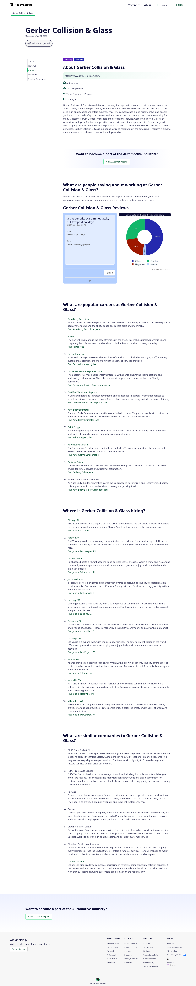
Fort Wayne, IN (75, 537)
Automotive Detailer (78, 444)
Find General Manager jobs (82, 364)
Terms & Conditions (174, 947)
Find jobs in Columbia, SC (81, 631)
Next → (109, 272)
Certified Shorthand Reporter (83, 392)
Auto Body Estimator (78, 409)
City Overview (148, 947)
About (31, 61)
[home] (21, 4)
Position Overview (149, 959)
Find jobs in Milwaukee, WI (82, 714)
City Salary (147, 951)
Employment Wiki (131, 959)
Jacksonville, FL (75, 579)
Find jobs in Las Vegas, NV (81, 652)
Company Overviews (150, 966)
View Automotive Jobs (116, 161)
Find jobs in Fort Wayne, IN (82, 551)
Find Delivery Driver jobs (80, 472)
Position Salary (148, 963)
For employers (112, 947)
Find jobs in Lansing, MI (80, 613)
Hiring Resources (130, 943)
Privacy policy (172, 951)
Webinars (128, 963)
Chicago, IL (73, 520)
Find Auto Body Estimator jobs (83, 419)
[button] (134, 5)
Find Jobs (179, 4)
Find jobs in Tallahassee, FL (82, 572)
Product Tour (112, 959)
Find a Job (146, 943)
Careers (32, 70)
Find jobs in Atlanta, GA (80, 672)
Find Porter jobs (76, 346)
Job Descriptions (130, 947)
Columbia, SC (75, 621)
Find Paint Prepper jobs (80, 437)
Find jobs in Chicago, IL (80, 530)
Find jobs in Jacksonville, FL (82, 592)
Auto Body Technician (79, 319)
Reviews (32, 65)
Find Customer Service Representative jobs (90, 385)
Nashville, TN (74, 680)
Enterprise (111, 963)
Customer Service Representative (85, 371)
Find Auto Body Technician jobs (84, 329)
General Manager (77, 353)
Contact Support (19, 949)
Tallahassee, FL (75, 558)
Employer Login (113, 943)
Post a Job (110, 951)
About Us (170, 943)
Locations (32, 74)
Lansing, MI (74, 600)
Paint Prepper (75, 427)
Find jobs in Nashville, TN (81, 693)
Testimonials (111, 955)
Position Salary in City (151, 955)
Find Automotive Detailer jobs (83, 454)
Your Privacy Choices (174, 955)
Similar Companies (37, 79)
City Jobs (127, 951)
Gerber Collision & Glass (22, 13)
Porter (71, 336)
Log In (165, 5)
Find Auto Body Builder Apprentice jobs (88, 489)
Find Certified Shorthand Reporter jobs (88, 402)
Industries (128, 955)
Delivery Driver (75, 462)
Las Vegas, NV (75, 638)
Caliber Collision (76, 861)
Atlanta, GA (73, 659)
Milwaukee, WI (75, 701)
